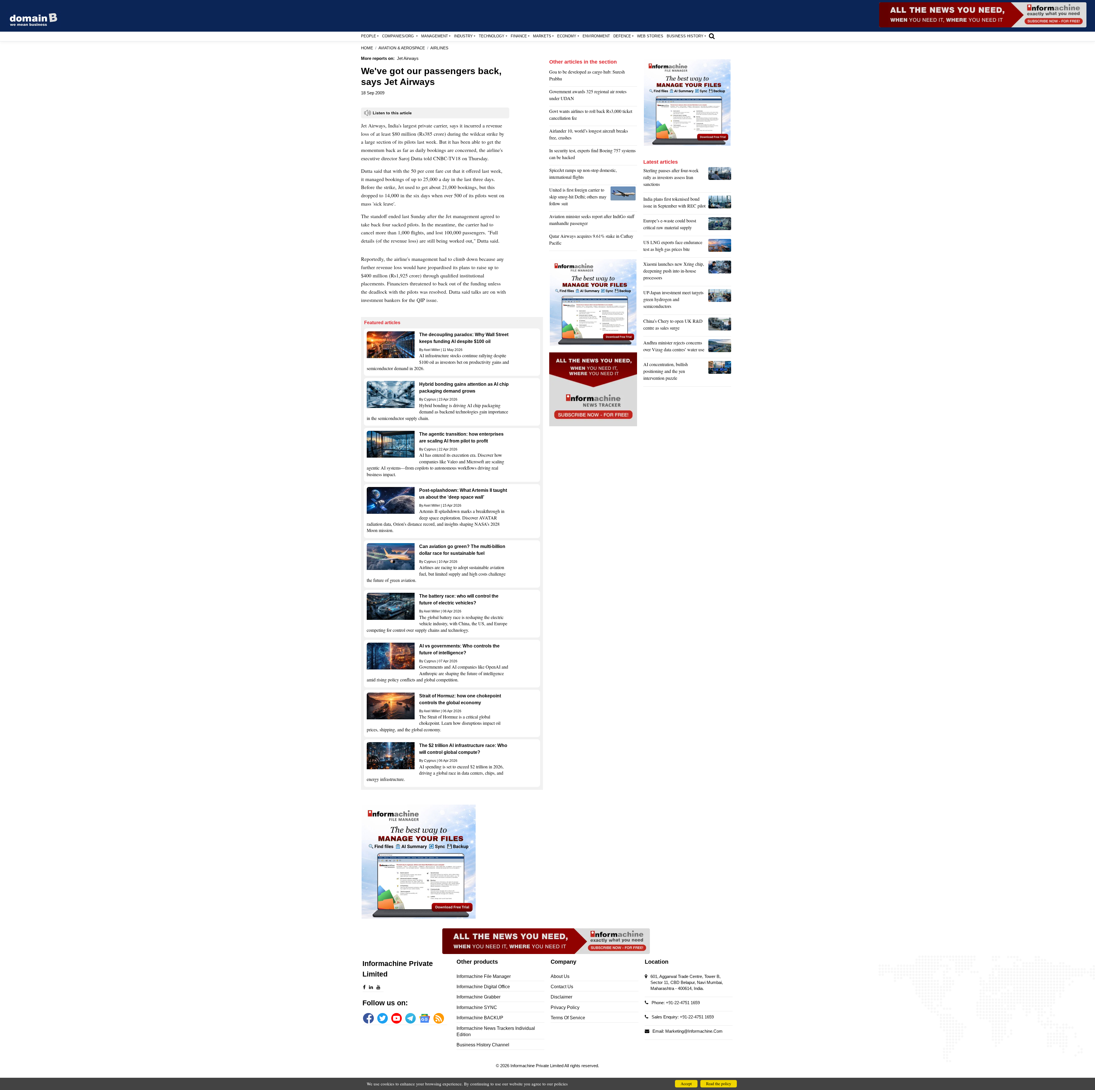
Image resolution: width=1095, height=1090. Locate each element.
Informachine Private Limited (537, 1065)
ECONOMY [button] (566, 36)
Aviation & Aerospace (401, 48)
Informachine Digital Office (483, 986)
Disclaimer (561, 996)
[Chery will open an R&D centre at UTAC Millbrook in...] (719, 326)
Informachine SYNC (477, 1007)
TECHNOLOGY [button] (491, 36)
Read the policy (718, 1083)
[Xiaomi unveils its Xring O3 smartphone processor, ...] (719, 272)
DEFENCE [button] (622, 36)
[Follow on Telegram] (410, 1018)
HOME (367, 48)
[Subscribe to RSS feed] (438, 1018)
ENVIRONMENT (596, 36)
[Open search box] (712, 36)
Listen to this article (392, 113)
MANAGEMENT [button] (434, 36)
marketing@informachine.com (694, 1031)
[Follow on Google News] (424, 1018)
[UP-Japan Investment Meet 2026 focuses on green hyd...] (719, 300)
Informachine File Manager (484, 976)
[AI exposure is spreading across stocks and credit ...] (719, 372)
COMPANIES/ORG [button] (398, 36)
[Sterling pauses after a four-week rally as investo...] (719, 178)
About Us (560, 976)
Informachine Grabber (478, 996)
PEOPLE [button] (368, 36)
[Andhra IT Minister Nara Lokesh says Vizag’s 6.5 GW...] (719, 347)
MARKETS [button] (542, 36)
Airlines (439, 48)
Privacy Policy (565, 1007)
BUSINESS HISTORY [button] (685, 36)
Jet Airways (408, 58)
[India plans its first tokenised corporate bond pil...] (719, 204)
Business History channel (483, 1044)
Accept (686, 1083)
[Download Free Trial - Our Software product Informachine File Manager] (452, 862)
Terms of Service (568, 1017)
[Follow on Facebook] (368, 1018)
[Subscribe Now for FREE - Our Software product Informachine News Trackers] (982, 14)
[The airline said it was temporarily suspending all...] (624, 198)
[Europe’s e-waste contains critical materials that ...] (719, 225)
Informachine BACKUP (480, 1017)
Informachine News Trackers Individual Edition (496, 1031)
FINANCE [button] (519, 36)
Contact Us (562, 986)
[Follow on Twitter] (382, 1018)
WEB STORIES (650, 36)
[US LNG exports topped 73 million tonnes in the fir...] (719, 247)
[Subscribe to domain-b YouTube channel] (396, 1018)
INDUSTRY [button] (463, 36)
